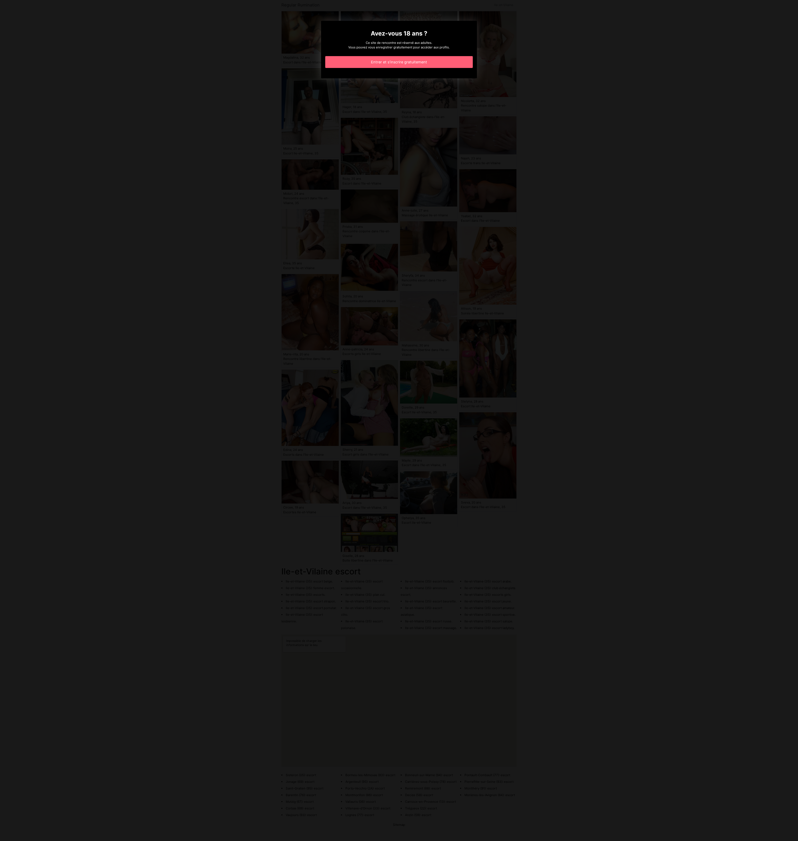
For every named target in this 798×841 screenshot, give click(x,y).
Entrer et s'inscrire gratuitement (399, 62)
